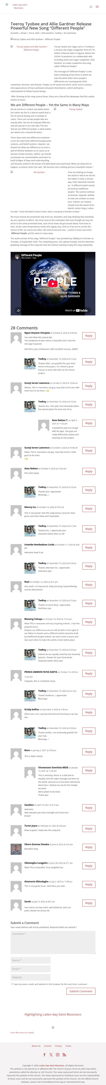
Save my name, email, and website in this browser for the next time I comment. (51, 984)
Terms (68, 1046)
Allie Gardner (48, 33)
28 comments (70, 33)
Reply (88, 335)
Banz (27, 750)
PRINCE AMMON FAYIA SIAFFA (40, 671)
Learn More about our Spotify (22, 1032)
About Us (36, 1046)
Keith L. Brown (20, 33)
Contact (47, 1046)
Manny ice (30, 507)
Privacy (58, 1046)
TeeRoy (58, 33)
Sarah (27, 901)
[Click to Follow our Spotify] (53, 1026)
